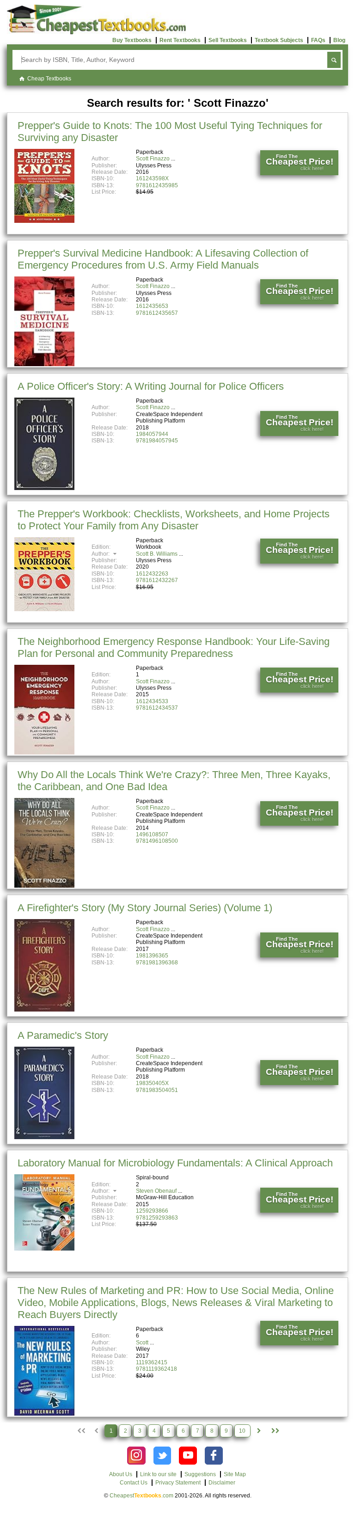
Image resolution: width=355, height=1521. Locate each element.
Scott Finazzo (153, 158)
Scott (142, 1342)
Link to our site (158, 1474)
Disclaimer (221, 1482)
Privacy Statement (178, 1482)
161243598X (152, 178)
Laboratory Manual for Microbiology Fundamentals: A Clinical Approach (175, 1163)
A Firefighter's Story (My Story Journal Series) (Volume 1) (145, 908)
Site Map (235, 1474)
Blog (339, 40)
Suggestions (200, 1474)
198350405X (152, 1083)
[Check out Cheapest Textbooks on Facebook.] (214, 1456)
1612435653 (152, 306)
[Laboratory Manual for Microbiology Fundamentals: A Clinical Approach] (44, 1248)
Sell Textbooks (227, 40)
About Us (120, 1474)
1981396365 (152, 955)
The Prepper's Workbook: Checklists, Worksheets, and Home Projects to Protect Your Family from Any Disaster (174, 520)
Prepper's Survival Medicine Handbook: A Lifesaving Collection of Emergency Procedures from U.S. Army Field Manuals (163, 259)
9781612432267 (157, 580)
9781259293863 (157, 1217)
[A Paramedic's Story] (44, 1137)
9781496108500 (157, 841)
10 (242, 1431)
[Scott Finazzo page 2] (259, 1430)
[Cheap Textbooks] (96, 32)
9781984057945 (157, 440)
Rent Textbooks (180, 40)
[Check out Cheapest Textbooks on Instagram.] (136, 1456)
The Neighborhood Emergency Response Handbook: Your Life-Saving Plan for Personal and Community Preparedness (174, 647)
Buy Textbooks (132, 40)
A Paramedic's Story (63, 1035)
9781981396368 (157, 962)
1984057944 (152, 434)
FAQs (318, 40)
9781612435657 (157, 313)
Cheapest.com (141, 1495)
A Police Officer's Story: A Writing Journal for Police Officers (151, 386)
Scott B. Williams (157, 554)
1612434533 (152, 701)
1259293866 (152, 1211)
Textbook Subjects (279, 40)
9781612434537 (157, 708)
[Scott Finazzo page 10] (274, 1430)
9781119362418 (156, 1369)
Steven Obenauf (156, 1191)
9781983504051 (157, 1090)
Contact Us (133, 1482)
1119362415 (151, 1362)
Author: (101, 554)
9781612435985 (157, 185)
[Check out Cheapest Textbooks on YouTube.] (188, 1456)
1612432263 (152, 573)
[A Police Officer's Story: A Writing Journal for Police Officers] (44, 488)
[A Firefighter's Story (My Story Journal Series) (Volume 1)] (44, 1009)
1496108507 (152, 834)
